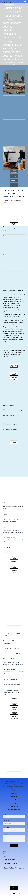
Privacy (14, 799)
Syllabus (14, 442)
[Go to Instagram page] (19, 893)
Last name (6, 821)
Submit (14, 845)
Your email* (6, 827)
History (5, 856)
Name (4, 814)
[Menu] (25, 1)
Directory (14, 790)
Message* (6, 834)
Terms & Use (14, 796)
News (4, 853)
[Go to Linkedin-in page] (14, 893)
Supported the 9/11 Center (14, 868)
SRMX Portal (14, 793)
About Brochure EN (8, 851)
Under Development (14, 717)
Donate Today (14, 888)
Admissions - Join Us (10, 863)
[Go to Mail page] (9, 893)
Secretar (6, 860)
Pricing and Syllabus (14, 557)
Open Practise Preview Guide (14, 365)
